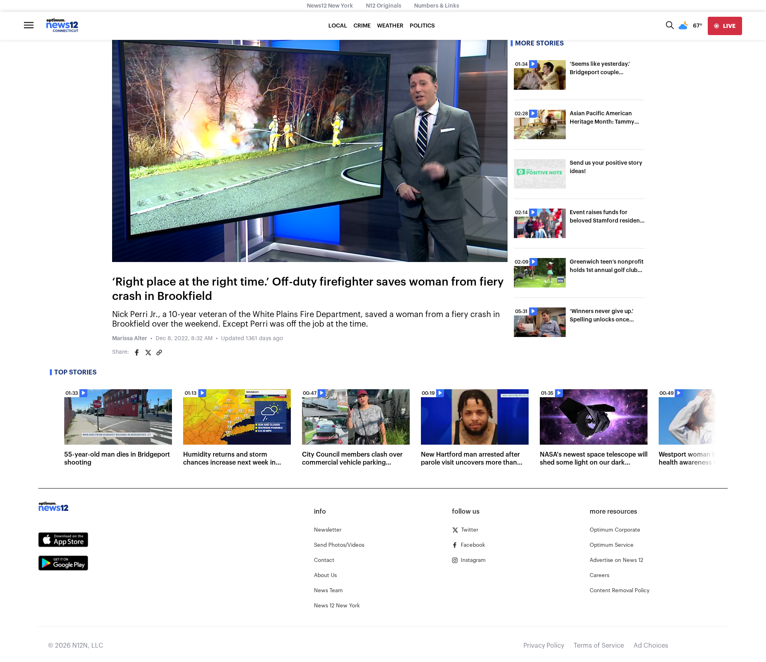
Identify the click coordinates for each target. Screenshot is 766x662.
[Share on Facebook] (137, 352)
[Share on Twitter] (148, 352)
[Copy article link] (159, 352)
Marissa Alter (129, 338)
